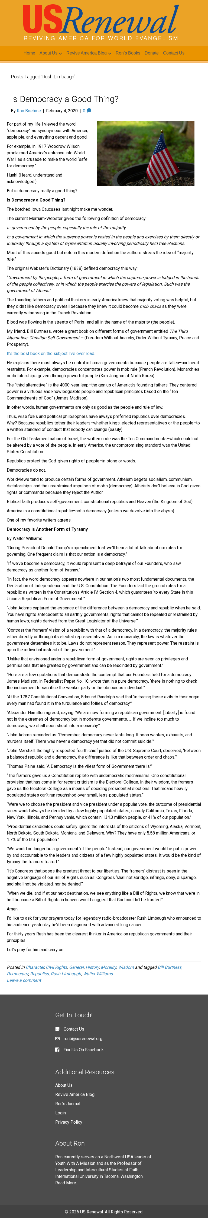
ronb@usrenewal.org (83, 1038)
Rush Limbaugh (66, 973)
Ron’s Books (128, 53)
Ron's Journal (67, 1103)
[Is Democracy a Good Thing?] (145, 153)
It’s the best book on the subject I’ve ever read (50, 353)
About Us (48, 53)
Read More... (67, 1182)
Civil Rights (56, 967)
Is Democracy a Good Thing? (64, 99)
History (92, 967)
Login (60, 1112)
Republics (39, 973)
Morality (108, 967)
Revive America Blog (86, 53)
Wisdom (126, 967)
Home (29, 53)
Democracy (17, 973)
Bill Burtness (169, 967)
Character (35, 967)
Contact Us (173, 53)
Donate (152, 53)
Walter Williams (98, 973)
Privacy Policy (68, 1122)
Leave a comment (24, 980)
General (76, 967)
